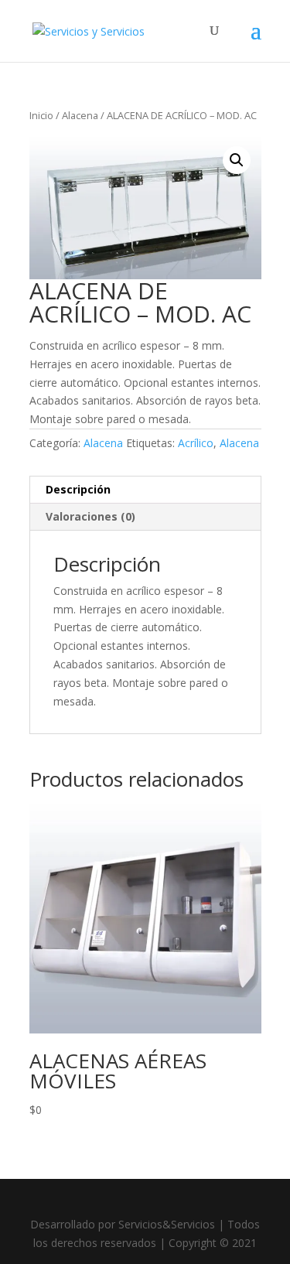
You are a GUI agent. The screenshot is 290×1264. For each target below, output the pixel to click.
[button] (237, 160)
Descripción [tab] (78, 489)
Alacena (80, 115)
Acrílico (195, 443)
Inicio (41, 115)
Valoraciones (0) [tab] (90, 516)
